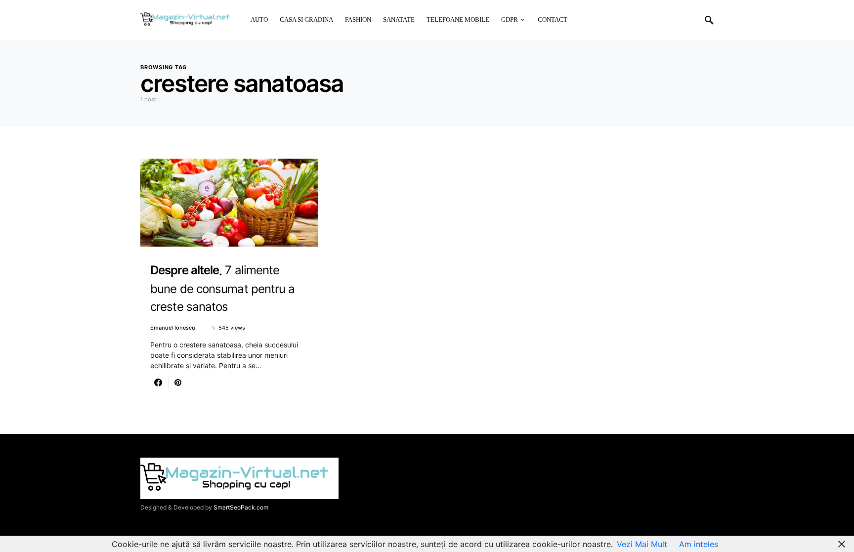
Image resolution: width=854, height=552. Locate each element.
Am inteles (698, 544)
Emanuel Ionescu (172, 327)
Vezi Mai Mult (642, 544)
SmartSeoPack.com (241, 507)
